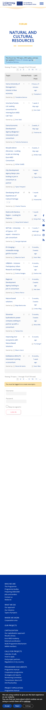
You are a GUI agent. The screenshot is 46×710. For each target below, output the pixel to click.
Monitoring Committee (13, 678)
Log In (13, 412)
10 (32, 70)
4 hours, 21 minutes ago (23, 60)
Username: (10, 391)
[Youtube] (43, 225)
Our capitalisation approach (15, 633)
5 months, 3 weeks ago (35, 301)
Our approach (10, 607)
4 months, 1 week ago (35, 266)
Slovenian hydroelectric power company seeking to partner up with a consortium (13, 320)
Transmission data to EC (13, 680)
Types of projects (11, 613)
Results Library (10, 636)
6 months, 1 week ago (35, 359)
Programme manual (12, 670)
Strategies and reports (13, 675)
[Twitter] (43, 220)
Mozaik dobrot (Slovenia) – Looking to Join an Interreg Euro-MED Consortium (13, 154)
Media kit (8, 600)
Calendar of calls (10, 654)
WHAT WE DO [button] (10, 605)
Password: (9, 398)
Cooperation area (11, 620)
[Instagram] (43, 235)
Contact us (9, 597)
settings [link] (27, 701)
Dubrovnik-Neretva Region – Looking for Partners (13, 215)
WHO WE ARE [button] (10, 584)
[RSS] (43, 239)
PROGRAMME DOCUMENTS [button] (16, 667)
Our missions (9, 610)
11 (36, 70)
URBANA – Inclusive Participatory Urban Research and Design (13, 266)
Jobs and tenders (11, 594)
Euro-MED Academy (12, 638)
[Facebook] (43, 215)
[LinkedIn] (43, 230)
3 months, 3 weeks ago (35, 250)
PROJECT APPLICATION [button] (14, 688)
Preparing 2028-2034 (12, 592)
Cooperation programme (14, 672)
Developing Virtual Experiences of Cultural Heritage (12, 196)
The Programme (10, 586)
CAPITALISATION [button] (11, 630)
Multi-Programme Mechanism (15, 644)
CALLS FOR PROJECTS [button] (13, 651)
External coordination (12, 641)
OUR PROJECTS (11, 625)
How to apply (9, 657)
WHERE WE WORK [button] (12, 617)
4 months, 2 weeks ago (35, 282)
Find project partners (12, 659)
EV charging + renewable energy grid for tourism (12, 250)
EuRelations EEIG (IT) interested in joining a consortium (13, 359)
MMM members (10, 646)
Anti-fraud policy (11, 683)
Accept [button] (7, 706)
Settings (28, 706)
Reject (17, 706)
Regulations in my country (14, 662)
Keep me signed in (15, 407)
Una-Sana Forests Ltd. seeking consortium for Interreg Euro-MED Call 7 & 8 (12, 109)
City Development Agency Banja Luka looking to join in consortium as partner (12, 176)
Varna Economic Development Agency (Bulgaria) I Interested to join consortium (12, 131)
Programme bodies (12, 589)
